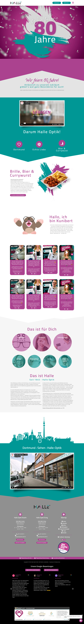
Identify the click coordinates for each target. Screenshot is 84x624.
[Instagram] (65, 540)
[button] (81, 620)
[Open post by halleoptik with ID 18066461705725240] (50, 252)
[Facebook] (62, 540)
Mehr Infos (66, 619)
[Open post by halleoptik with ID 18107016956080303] (33, 252)
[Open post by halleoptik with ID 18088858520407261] (66, 252)
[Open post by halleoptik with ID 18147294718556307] (17, 252)
